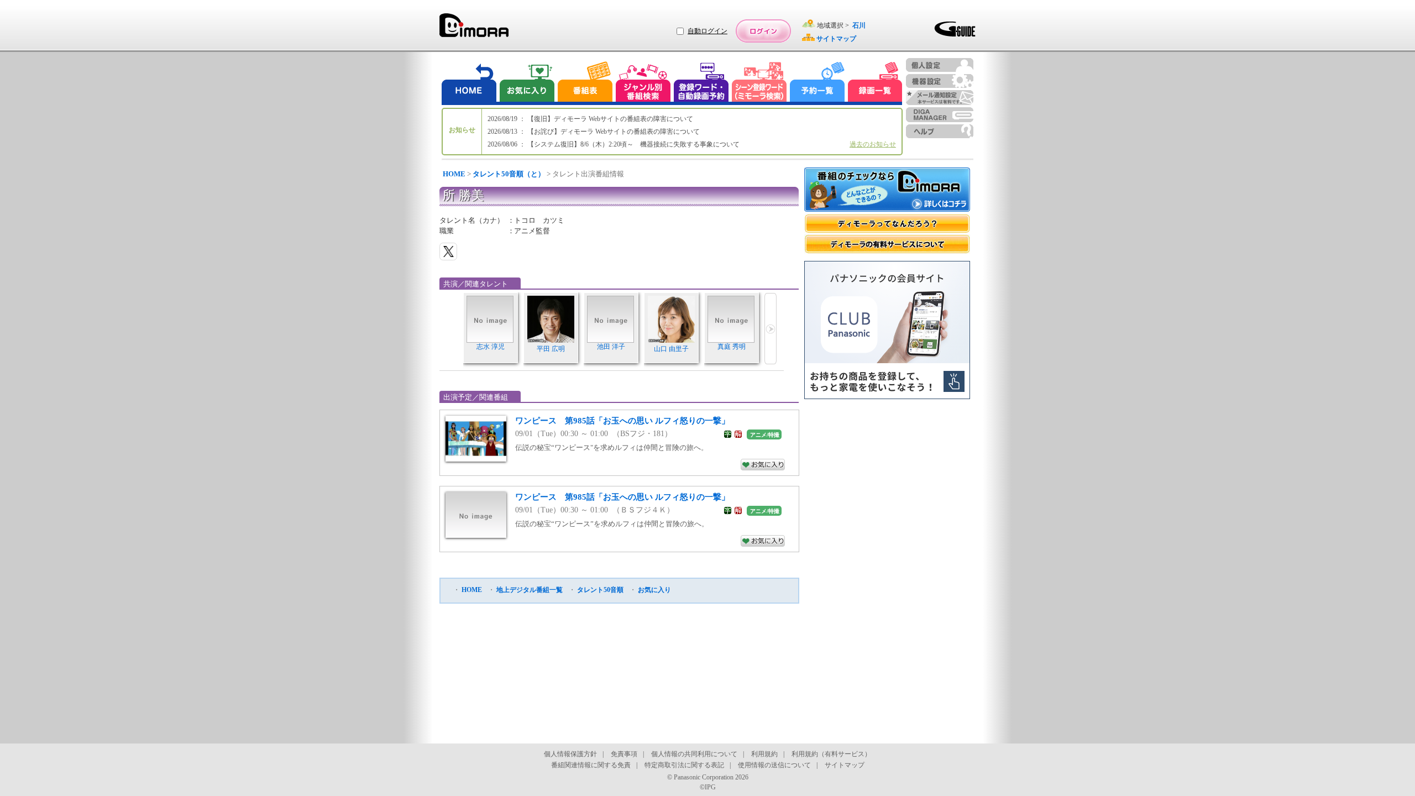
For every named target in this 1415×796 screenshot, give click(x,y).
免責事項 (624, 754)
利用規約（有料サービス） (831, 754)
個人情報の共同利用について (694, 754)
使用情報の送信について (774, 765)
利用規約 (764, 754)
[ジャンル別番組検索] (642, 83)
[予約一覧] (817, 83)
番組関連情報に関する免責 (591, 765)
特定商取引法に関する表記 (684, 765)
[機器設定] (939, 81)
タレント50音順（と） (509, 174)
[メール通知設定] (939, 97)
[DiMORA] (474, 29)
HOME (454, 174)
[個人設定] (939, 65)
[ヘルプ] (939, 131)
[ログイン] (763, 31)
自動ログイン (707, 31)
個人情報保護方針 (570, 754)
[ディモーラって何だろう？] (887, 223)
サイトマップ (844, 765)
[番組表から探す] (584, 83)
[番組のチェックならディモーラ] (887, 190)
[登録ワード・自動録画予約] (701, 83)
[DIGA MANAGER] (939, 114)
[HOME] (469, 83)
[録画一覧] (875, 83)
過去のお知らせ (873, 144)
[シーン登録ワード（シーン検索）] (759, 83)
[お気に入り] (526, 83)
